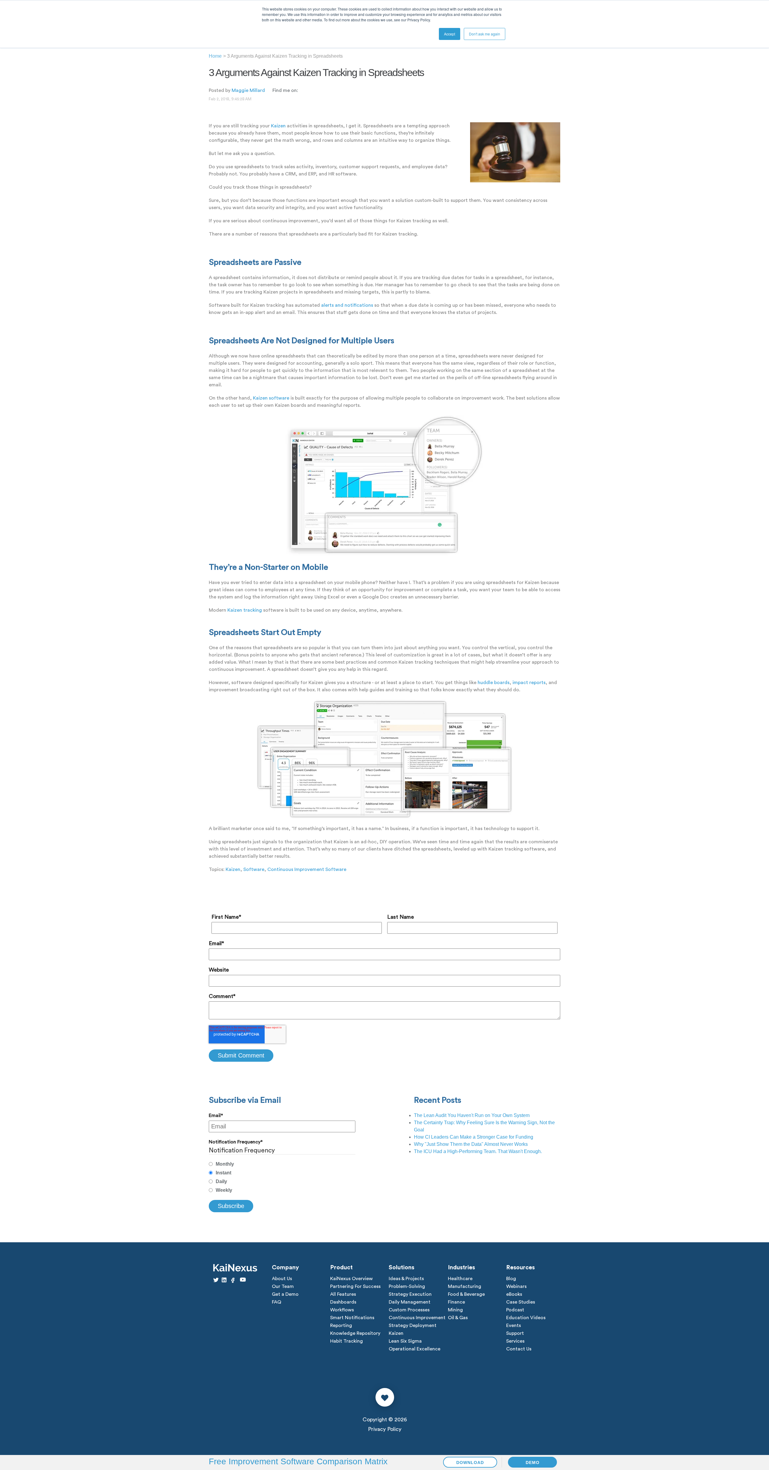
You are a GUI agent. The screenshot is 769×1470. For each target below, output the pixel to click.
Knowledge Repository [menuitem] (355, 1333)
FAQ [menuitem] (276, 1302)
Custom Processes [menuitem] (409, 1309)
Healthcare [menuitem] (460, 1278)
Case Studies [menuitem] (520, 1302)
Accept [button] (449, 33)
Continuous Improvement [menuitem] (417, 1317)
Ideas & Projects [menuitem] (406, 1278)
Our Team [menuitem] (283, 1286)
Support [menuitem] (515, 1333)
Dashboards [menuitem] (343, 1302)
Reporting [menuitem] (341, 1325)
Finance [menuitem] (456, 1302)
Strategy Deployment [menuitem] (412, 1325)
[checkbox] (282, 1177)
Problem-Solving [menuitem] (407, 1286)
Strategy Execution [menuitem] (410, 1294)
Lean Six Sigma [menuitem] (405, 1341)
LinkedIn (302, 90)
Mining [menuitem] (455, 1309)
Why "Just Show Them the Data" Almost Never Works (471, 1144)
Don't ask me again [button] (484, 33)
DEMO (533, 1462)
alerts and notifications (347, 305)
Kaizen (278, 125)
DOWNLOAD (470, 1462)
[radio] (282, 1164)
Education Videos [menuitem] (526, 1317)
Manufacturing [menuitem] (464, 1286)
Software (253, 869)
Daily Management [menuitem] (409, 1302)
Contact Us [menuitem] (518, 1349)
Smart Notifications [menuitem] (352, 1317)
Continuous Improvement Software (306, 869)
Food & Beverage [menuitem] (466, 1294)
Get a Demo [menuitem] (285, 1294)
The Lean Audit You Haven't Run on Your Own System (472, 1115)
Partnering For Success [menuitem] (355, 1286)
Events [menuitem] (513, 1325)
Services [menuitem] (515, 1341)
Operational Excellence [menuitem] (414, 1349)
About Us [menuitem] (282, 1278)
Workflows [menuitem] (342, 1309)
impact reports (529, 682)
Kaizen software (271, 398)
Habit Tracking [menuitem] (346, 1341)
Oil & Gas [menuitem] (458, 1317)
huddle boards (493, 682)
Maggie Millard (248, 90)
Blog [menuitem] (511, 1278)
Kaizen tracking (244, 610)
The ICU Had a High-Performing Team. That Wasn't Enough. (478, 1151)
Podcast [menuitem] (515, 1309)
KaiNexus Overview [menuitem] (351, 1278)
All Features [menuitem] (343, 1294)
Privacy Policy (384, 1429)
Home (215, 56)
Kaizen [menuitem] (396, 1333)
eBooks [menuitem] (514, 1294)
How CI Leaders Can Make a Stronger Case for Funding (473, 1137)
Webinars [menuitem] (516, 1286)
